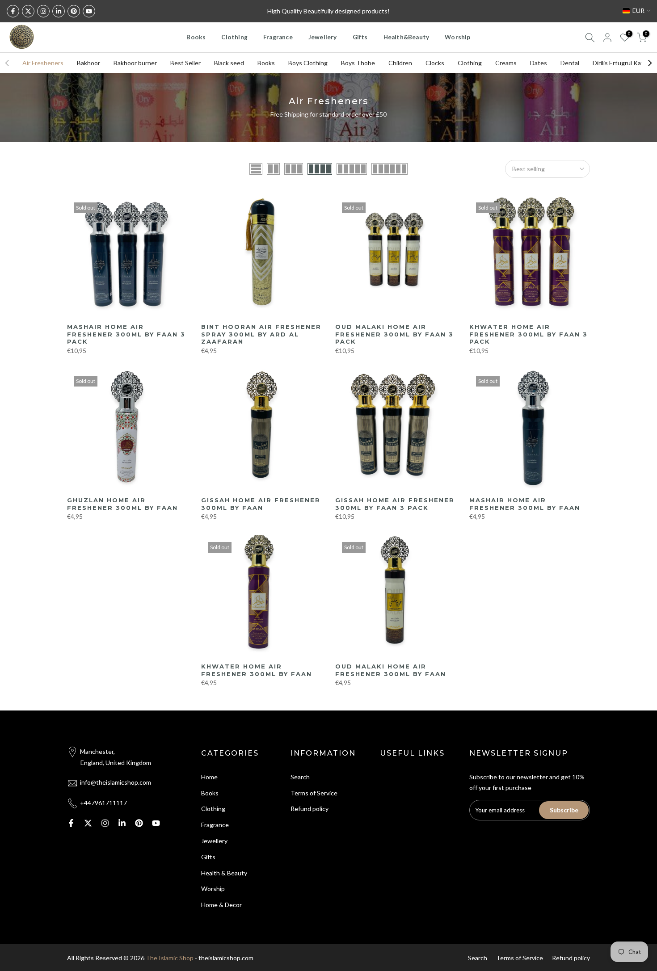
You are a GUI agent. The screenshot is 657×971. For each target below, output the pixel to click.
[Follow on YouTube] (89, 11)
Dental (569, 63)
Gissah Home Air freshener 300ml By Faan (260, 503)
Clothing (234, 37)
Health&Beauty (406, 37)
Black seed (229, 63)
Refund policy (309, 808)
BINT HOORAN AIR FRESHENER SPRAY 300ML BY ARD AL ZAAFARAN (261, 334)
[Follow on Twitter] (28, 11)
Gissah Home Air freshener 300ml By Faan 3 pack (395, 503)
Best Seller (185, 63)
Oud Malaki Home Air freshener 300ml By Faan (390, 670)
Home (209, 777)
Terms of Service (314, 793)
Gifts (360, 37)
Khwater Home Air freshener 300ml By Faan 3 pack (528, 334)
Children (400, 63)
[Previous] (7, 63)
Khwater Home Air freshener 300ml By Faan (256, 670)
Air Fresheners (42, 63)
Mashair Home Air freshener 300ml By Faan (524, 503)
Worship (457, 37)
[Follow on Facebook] (13, 11)
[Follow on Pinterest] (73, 11)
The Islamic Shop (170, 958)
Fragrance (278, 37)
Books (196, 37)
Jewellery (322, 37)
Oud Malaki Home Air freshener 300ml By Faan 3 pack (394, 334)
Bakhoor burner (135, 63)
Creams (506, 63)
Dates (538, 63)
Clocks (434, 63)
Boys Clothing (308, 63)
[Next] (649, 63)
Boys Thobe (358, 63)
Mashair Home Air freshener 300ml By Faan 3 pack (126, 334)
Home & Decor (221, 904)
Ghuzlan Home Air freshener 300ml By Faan (122, 503)
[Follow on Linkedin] (58, 11)
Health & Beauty (224, 873)
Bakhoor (88, 63)
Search (300, 777)
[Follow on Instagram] (43, 11)
